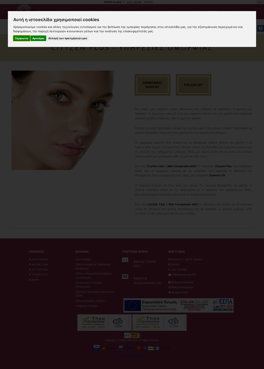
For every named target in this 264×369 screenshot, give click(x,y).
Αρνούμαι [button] (38, 38)
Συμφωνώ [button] (21, 38)
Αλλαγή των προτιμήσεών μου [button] (67, 38)
